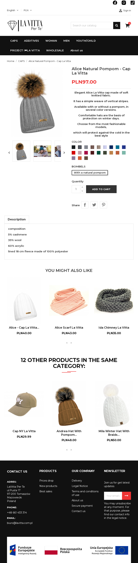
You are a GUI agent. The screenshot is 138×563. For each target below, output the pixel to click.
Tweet (94, 204)
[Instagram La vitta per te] (124, 4)
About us (77, 500)
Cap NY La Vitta (24, 431)
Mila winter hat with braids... (114, 432)
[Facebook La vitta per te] (115, 4)
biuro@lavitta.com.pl (20, 523)
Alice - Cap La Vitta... (24, 327)
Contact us (78, 511)
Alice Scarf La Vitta (69, 327)
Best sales (45, 491)
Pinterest (103, 204)
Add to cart (101, 189)
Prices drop (46, 480)
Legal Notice (80, 486)
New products (48, 486)
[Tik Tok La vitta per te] (132, 4)
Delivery (77, 480)
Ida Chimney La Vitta (114, 327)
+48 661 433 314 (17, 512)
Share (84, 204)
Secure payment (82, 505)
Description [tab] (17, 219)
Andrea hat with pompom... (69, 432)
